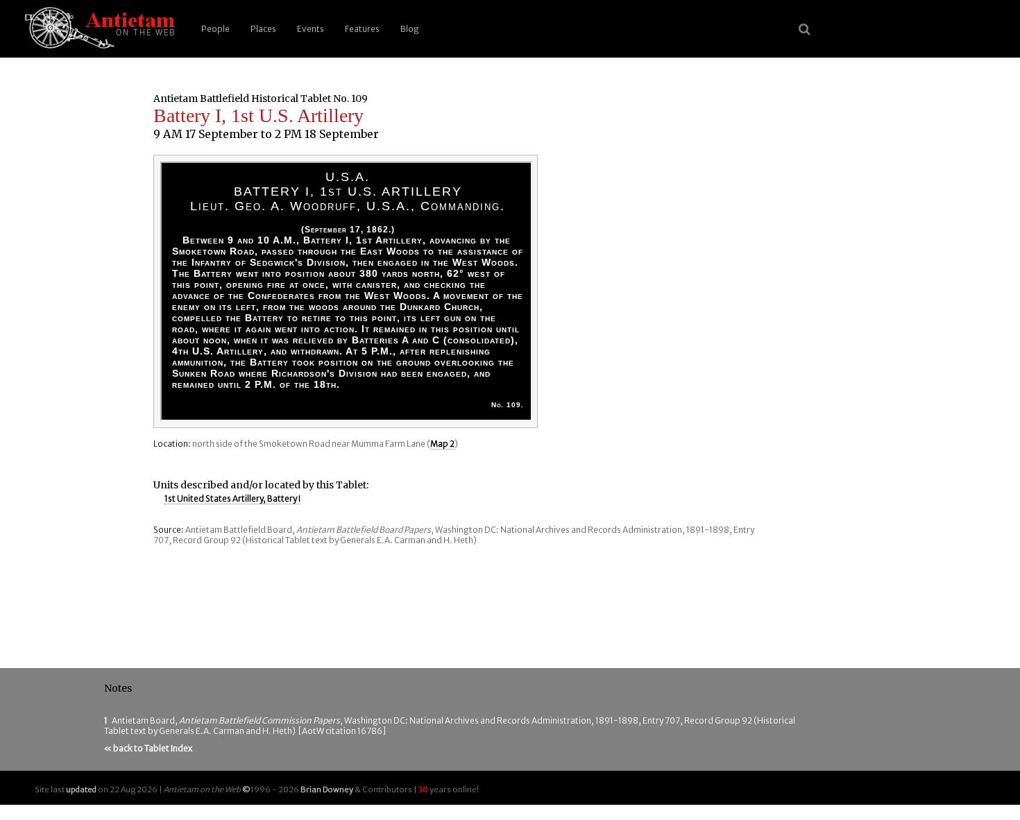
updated (81, 789)
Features (362, 29)
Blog (409, 29)
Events (310, 29)
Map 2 (442, 443)
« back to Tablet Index (148, 748)
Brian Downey (326, 789)
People (215, 29)
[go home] (97, 28)
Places (263, 29)
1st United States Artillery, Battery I (232, 498)
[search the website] (804, 29)
